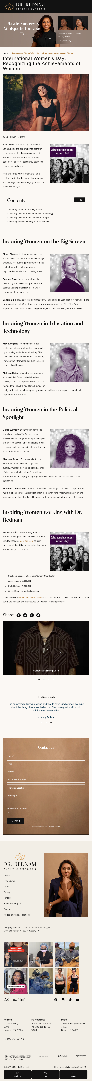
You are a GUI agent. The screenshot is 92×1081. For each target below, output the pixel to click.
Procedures (9, 881)
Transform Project (12, 904)
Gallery (7, 892)
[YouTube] (77, 999)
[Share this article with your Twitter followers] (25, 615)
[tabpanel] (46, 648)
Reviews (8, 898)
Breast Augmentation (46, 670)
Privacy (52, 826)
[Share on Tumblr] (31, 615)
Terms (58, 826)
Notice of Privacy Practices (17, 915)
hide (80, 200)
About (7, 887)
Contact (8, 909)
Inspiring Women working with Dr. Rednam (28, 221)
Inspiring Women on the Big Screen (24, 209)
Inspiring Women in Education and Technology (30, 213)
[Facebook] (55, 999)
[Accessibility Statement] (63, 1056)
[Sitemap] (81, 1056)
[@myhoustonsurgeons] (63, 999)
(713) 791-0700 (15, 1039)
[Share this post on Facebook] (18, 615)
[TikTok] (70, 999)
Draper (64, 1020)
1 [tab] (39, 679)
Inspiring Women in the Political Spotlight (28, 217)
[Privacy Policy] (17, 1057)
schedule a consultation (30, 598)
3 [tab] (48, 679)
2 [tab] (43, 679)
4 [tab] (53, 679)
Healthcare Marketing (64, 1067)
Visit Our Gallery (64, 41)
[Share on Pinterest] (38, 615)
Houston (8, 1020)
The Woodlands (38, 1020)
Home (5, 53)
